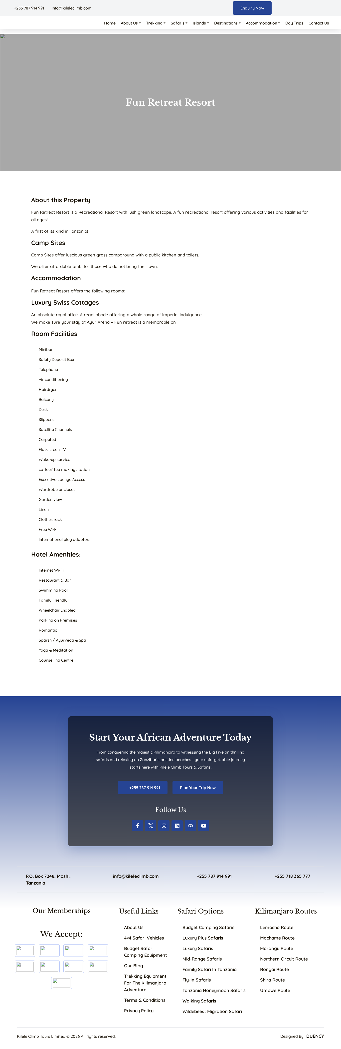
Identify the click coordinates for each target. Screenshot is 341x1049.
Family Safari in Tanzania (209, 969)
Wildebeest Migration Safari (212, 1011)
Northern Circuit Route (284, 959)
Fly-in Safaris (196, 980)
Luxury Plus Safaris (202, 938)
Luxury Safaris (197, 948)
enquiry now (252, 7)
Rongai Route (274, 969)
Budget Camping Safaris (208, 927)
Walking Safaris (199, 1001)
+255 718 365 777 (292, 876)
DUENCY (315, 1036)
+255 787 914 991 (29, 7)
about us (134, 927)
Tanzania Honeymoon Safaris (214, 990)
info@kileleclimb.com (71, 7)
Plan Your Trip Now (198, 787)
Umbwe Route (275, 990)
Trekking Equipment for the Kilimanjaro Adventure (145, 983)
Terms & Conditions (145, 1000)
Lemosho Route (276, 927)
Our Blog (133, 966)
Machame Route (277, 938)
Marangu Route (276, 948)
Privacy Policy (139, 1011)
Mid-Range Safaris (202, 959)
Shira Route (272, 980)
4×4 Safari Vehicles (144, 938)
